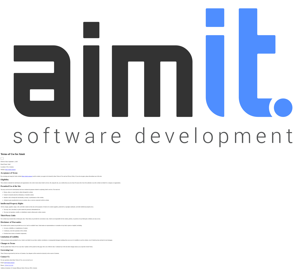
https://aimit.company (10, 169)
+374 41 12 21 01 (8, 265)
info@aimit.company (9, 262)
